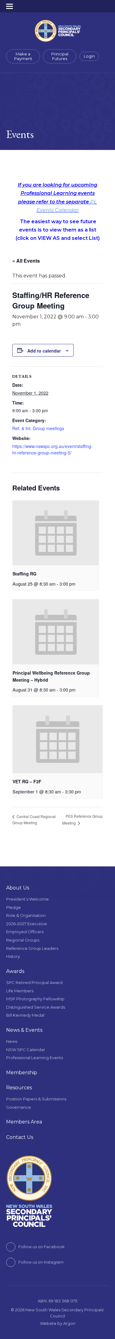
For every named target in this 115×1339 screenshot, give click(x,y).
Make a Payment (23, 56)
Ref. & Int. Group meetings (38, 428)
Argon (69, 1323)
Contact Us (19, 1137)
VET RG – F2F (27, 781)
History (13, 956)
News (11, 1041)
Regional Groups (22, 940)
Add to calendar (44, 351)
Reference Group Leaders (32, 948)
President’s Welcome (27, 899)
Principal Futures (59, 56)
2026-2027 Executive (26, 923)
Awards (15, 971)
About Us (17, 888)
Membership (21, 1072)
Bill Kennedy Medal (25, 1015)
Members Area (24, 1122)
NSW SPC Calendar (25, 1049)
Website (48, 1323)
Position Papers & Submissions (36, 1098)
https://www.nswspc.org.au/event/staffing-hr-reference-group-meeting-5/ (52, 449)
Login (89, 56)
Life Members (19, 990)
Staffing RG (24, 574)
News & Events (24, 1030)
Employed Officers (25, 931)
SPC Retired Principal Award (34, 982)
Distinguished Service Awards (35, 1007)
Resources (19, 1088)
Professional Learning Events (34, 1057)
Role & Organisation (26, 915)
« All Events (26, 260)
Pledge (13, 907)
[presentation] (56, 533)
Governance (18, 1107)
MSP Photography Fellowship (35, 998)
